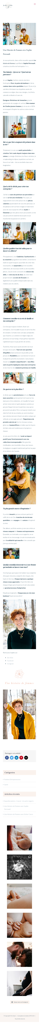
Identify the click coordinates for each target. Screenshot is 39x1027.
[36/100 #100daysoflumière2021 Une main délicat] (19, 837)
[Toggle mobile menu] (35, 4)
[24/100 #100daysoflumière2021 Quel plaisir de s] (19, 925)
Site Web (10, 658)
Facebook (10, 661)
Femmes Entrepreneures (12, 779)
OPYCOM (31, 1016)
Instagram (10, 664)
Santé (6, 784)
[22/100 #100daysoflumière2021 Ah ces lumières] (19, 954)
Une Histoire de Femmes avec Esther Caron (18, 814)
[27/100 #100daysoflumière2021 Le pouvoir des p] (19, 896)
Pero (26, 66)
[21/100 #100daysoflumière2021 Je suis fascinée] (19, 983)
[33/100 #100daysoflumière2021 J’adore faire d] (19, 867)
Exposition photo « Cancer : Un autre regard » (19, 801)
